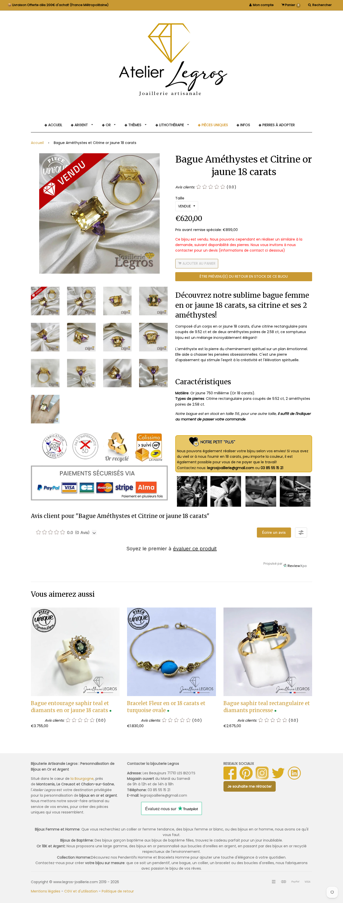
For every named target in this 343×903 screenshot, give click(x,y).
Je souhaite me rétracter (249, 786)
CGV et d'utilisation (81, 891)
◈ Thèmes (133, 124)
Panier (291, 5)
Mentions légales (45, 891)
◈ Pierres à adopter (277, 124)
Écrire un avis (274, 532)
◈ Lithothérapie (170, 124)
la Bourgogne (82, 778)
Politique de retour (118, 891)
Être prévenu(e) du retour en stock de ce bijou (244, 276)
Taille (179, 198)
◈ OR (107, 124)
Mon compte (263, 5)
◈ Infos (243, 124)
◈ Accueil (53, 124)
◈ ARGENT (80, 124)
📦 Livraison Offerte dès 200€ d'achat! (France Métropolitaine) (58, 5)
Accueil (37, 142)
